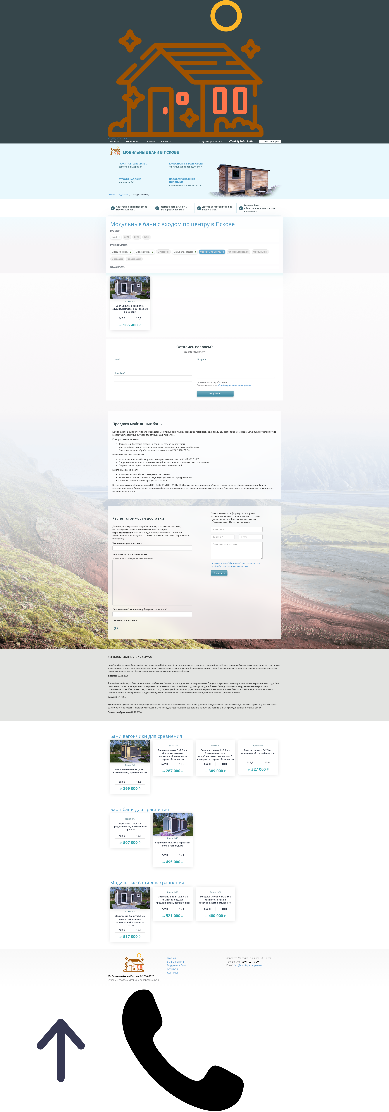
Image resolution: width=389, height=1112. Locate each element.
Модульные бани (176, 965)
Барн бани (173, 969)
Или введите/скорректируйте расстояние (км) (139, 609)
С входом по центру (212, 252)
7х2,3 (116, 237)
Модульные (123, 195)
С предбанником (121, 252)
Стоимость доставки (124, 620)
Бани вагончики (175, 961)
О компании (132, 141)
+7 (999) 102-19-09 (117, 138)
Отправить (219, 573)
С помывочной (144, 252)
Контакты (166, 141)
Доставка (150, 141)
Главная (111, 195)
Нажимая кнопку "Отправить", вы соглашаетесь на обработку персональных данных (235, 564)
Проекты (114, 141)
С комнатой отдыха (185, 252)
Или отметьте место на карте (130, 554)
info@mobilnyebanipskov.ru (210, 141)
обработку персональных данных (234, 385)
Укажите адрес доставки (127, 543)
